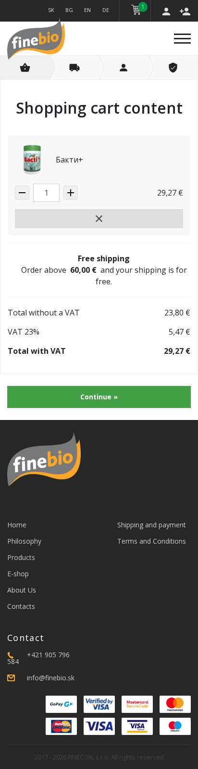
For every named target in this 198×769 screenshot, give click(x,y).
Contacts (21, 606)
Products (21, 557)
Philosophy (24, 541)
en (87, 9)
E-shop (18, 573)
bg (69, 9)
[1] (136, 10)
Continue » (99, 396)
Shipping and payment (151, 524)
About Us (21, 589)
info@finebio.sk (50, 677)
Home (16, 524)
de (105, 9)
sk (51, 9)
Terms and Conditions (151, 541)
